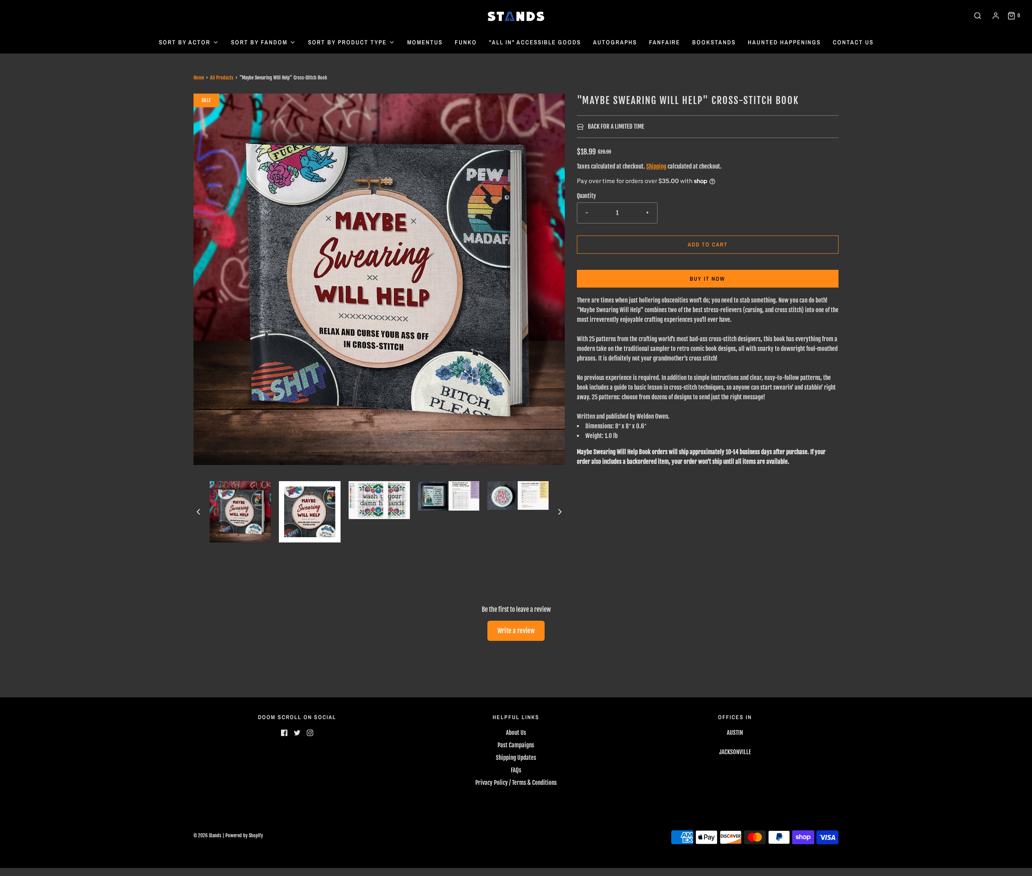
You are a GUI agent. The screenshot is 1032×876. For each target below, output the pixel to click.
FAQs (516, 770)
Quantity (586, 195)
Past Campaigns (515, 745)
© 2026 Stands (207, 835)
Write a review (516, 631)
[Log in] (996, 16)
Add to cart (708, 244)
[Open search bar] (977, 15)
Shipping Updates (516, 757)
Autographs (615, 42)
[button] (198, 512)
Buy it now (707, 278)
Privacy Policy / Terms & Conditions (516, 782)
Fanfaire (664, 42)
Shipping (656, 166)
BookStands (714, 42)
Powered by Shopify (244, 835)
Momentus (425, 42)
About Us (516, 732)
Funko (466, 42)
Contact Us (853, 42)
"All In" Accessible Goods (535, 42)
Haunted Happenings (784, 42)
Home (199, 78)
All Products (221, 78)
